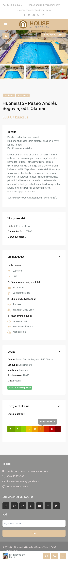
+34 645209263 (15, 5)
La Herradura (25, 364)
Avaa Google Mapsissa (19, 387)
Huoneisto (23, 95)
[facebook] (24, 15)
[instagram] (38, 15)
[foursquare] (43, 15)
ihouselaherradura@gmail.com (44, 5)
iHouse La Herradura (17, 486)
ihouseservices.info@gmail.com (34, 10)
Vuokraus (9, 95)
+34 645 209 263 (15, 476)
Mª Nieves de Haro (17, 556)
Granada (23, 370)
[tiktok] (22, 505)
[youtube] (34, 15)
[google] (29, 15)
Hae (34, 533)
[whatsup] (14, 505)
